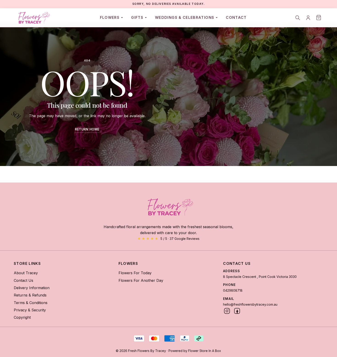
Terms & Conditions (30, 302)
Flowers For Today (135, 273)
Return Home (87, 129)
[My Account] (308, 17)
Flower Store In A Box (204, 351)
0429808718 (233, 290)
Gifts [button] (137, 17)
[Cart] (318, 17)
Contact (236, 17)
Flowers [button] (110, 17)
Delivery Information (32, 287)
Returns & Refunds (30, 295)
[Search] (297, 17)
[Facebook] (237, 311)
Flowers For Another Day (141, 280)
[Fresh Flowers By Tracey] (33, 17)
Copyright (22, 317)
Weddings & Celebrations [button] (184, 17)
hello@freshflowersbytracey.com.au (250, 304)
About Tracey (26, 273)
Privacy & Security (30, 310)
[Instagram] (227, 311)
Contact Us (23, 280)
